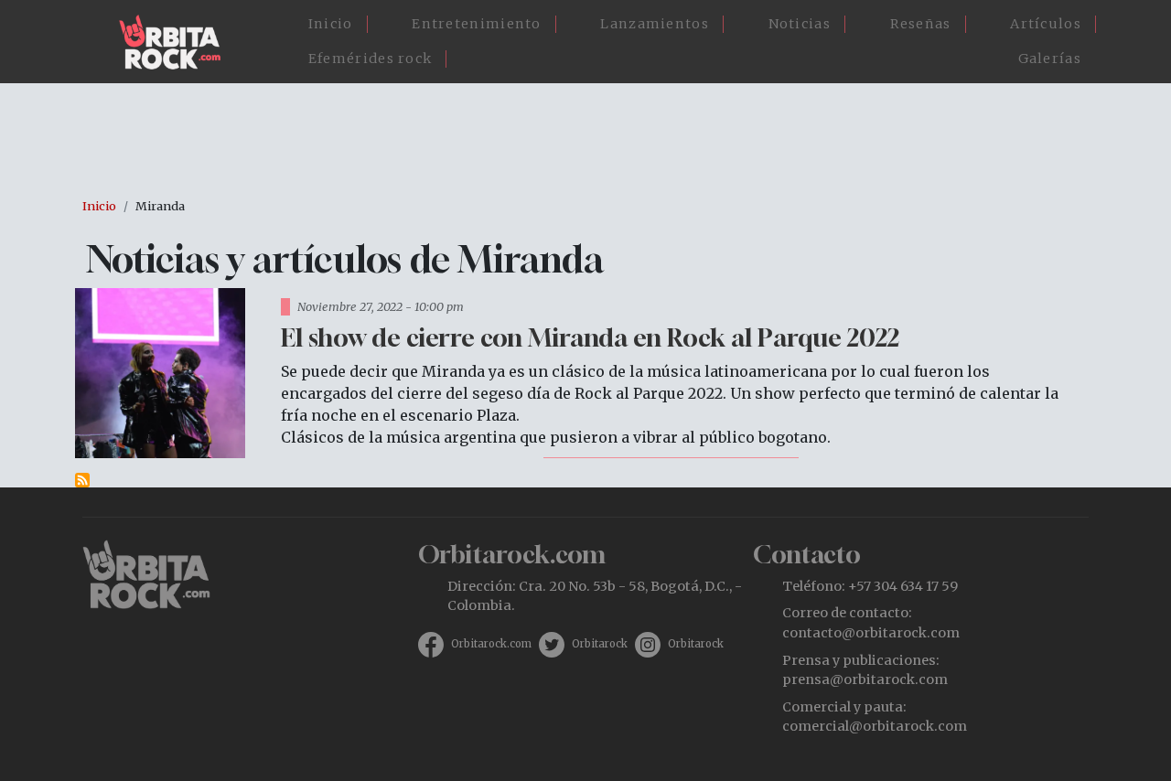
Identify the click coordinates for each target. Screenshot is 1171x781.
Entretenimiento (477, 24)
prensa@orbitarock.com (865, 679)
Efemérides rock (370, 58)
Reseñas (920, 24)
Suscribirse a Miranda (82, 480)
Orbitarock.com (491, 643)
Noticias (799, 24)
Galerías (1049, 58)
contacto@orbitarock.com (871, 633)
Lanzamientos (654, 24)
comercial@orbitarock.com (874, 726)
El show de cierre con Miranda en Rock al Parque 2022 (590, 337)
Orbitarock (600, 643)
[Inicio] (177, 42)
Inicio (330, 24)
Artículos (1045, 24)
